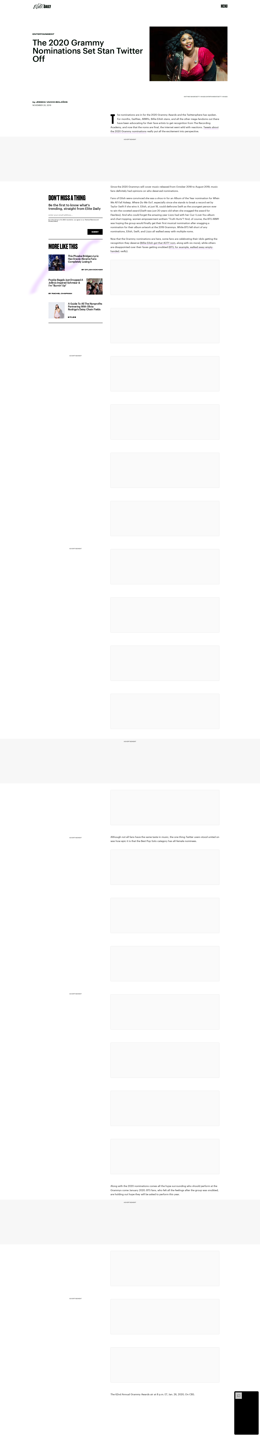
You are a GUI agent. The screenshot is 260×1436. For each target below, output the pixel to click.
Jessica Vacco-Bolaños (52, 102)
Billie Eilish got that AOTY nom (158, 242)
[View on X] (165, 277)
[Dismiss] (255, 1393)
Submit (95, 232)
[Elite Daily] (42, 6)
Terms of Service (90, 220)
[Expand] (237, 1393)
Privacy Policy (53, 221)
